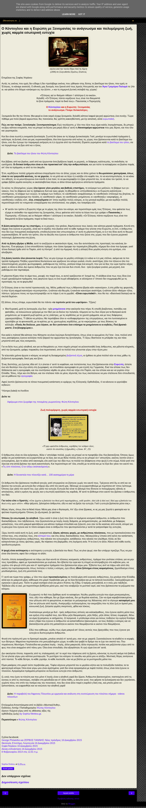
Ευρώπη (119, 364)
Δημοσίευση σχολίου (15, 782)
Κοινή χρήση (8, 769)
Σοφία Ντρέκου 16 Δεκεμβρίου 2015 (20, 746)
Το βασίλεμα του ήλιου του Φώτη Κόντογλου (36, 153)
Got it (81, 14)
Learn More (68, 14)
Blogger (71, 804)
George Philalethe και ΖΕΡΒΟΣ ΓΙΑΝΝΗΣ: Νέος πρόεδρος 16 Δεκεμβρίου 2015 (42, 740)
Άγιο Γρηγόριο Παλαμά (114, 86)
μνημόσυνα (59, 309)
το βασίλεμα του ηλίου (118, 142)
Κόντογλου (54, 107)
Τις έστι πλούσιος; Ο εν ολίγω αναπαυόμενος (25, 466)
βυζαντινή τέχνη (74, 355)
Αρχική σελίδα (68, 793)
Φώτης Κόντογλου (46, 708)
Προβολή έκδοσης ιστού (68, 798)
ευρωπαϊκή (108, 119)
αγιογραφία (26, 376)
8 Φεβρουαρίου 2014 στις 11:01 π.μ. (20, 752)
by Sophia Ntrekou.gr (30, 714)
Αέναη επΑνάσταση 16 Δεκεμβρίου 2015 (22, 749)
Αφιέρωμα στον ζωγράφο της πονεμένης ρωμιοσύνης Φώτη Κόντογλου (43, 402)
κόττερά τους (44, 536)
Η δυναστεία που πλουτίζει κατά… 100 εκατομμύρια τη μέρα (44, 475)
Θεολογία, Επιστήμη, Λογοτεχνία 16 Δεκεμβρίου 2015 (28, 743)
